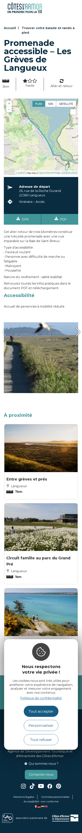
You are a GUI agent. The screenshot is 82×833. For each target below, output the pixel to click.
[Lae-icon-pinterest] (58, 786)
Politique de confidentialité (41, 698)
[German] (39, 806)
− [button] (9, 109)
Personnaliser (41, 725)
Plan (38, 104)
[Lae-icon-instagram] (23, 786)
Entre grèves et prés (26, 479)
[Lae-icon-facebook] (50, 786)
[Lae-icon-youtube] (41, 786)
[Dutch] (42, 806)
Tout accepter (41, 711)
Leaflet (21, 173)
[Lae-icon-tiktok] (32, 786)
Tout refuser (41, 739)
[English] (46, 806)
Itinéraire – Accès (31, 202)
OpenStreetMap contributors (58, 173)
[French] (36, 806)
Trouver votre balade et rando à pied (48, 30)
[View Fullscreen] (73, 112)
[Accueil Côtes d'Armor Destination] (25, 12)
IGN (50, 104)
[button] (4, 332)
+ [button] (9, 103)
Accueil (10, 28)
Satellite (66, 104)
